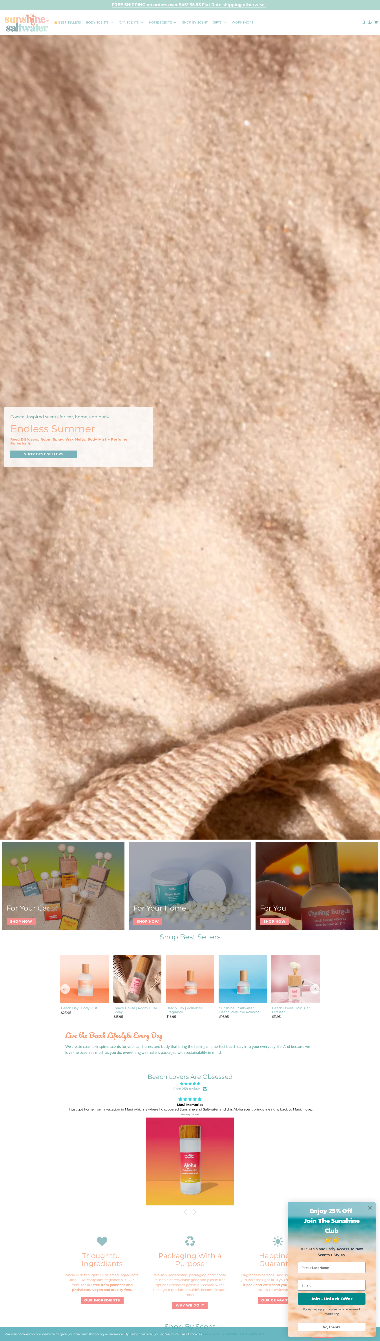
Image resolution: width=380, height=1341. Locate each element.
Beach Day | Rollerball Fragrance (184, 1010)
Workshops (243, 22)
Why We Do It (190, 1305)
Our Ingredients (102, 1300)
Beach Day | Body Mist (79, 1008)
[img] (190, 1083)
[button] (187, 1212)
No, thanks (331, 1327)
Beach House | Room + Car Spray (135, 1010)
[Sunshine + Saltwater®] (27, 22)
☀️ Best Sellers (67, 22)
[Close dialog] (370, 1208)
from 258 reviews (187, 1089)
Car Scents (129, 22)
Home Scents (160, 22)
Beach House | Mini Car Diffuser (291, 1010)
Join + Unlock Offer (332, 1299)
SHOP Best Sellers (44, 454)
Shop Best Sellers (190, 937)
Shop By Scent (195, 22)
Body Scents (97, 22)
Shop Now (21, 921)
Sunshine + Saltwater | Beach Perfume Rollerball (240, 1010)
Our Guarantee (277, 1300)
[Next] (315, 989)
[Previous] (65, 989)
